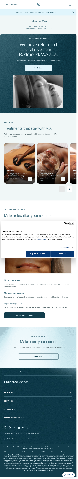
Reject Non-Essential (37, 253)
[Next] (69, 189)
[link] (19, 163)
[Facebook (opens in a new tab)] (10, 427)
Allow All (62, 253)
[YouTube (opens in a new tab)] (23, 427)
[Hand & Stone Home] (13, 381)
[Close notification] (73, 12)
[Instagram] (5, 427)
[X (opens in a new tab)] (14, 427)
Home (6, 372)
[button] (38, 392)
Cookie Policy (19, 434)
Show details (65, 247)
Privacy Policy (8, 434)
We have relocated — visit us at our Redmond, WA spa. (36, 12)
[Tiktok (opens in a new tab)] (27, 427)
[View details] (30, 179)
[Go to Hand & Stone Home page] (38, 4)
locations (14, 372)
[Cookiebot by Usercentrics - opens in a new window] (65, 223)
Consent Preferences (32, 434)
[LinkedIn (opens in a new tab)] (18, 427)
